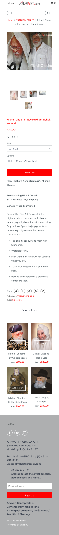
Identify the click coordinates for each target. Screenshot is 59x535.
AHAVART (12, 129)
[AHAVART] (29, 3)
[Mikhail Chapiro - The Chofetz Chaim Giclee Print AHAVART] (29, 51)
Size (9, 143)
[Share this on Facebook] (22, 291)
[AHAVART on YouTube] (17, 433)
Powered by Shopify (17, 524)
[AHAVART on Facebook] (10, 433)
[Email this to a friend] (42, 291)
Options (10, 155)
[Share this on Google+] (35, 291)
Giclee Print (17, 300)
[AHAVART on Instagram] (25, 433)
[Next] (48, 13)
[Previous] (10, 13)
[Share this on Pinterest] (29, 291)
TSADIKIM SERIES (25, 296)
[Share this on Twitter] (15, 291)
